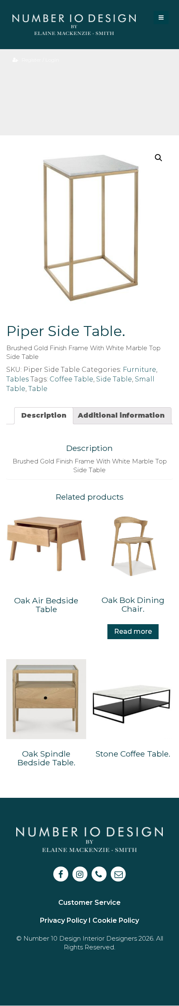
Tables (17, 379)
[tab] (43, 415)
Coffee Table (71, 379)
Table (37, 389)
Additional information (121, 415)
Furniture (139, 370)
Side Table (114, 379)
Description (43, 415)
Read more (133, 631)
